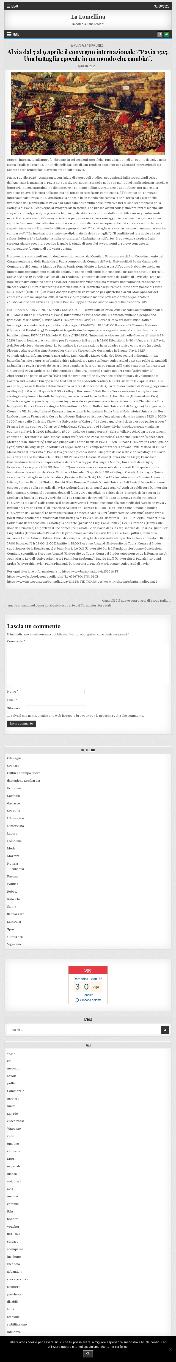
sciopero (13, 1287)
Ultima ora (15, 937)
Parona (12, 876)
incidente (14, 1256)
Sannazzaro (16, 914)
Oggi (88, 970)
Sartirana (14, 921)
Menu (14, 6)
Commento (16, 641)
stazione (13, 1317)
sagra (11, 1053)
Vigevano (14, 944)
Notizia (12, 863)
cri (9, 1061)
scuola (11, 1076)
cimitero (13, 1151)
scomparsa (15, 1249)
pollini (11, 1083)
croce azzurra (17, 1279)
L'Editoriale (15, 818)
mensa (12, 1174)
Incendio (13, 1264)
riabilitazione (17, 1324)
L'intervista (15, 826)
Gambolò (13, 796)
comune (13, 1204)
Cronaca (13, 765)
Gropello (13, 810)
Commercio (15, 1091)
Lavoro (12, 833)
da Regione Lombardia (23, 780)
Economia (14, 788)
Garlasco (13, 803)
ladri (10, 1309)
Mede (11, 848)
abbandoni (14, 1271)
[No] (170, 1349)
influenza (14, 1332)
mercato (13, 1068)
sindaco (12, 1241)
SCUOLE (13, 1234)
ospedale (14, 1166)
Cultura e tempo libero (88, 45)
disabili (12, 1301)
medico (12, 1196)
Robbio (12, 891)
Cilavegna (14, 758)
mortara (13, 1098)
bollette (13, 1219)
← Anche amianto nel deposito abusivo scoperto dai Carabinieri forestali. (57, 605)
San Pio (12, 1113)
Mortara (13, 856)
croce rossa (16, 1121)
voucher (13, 1226)
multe (11, 1106)
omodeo (13, 1143)
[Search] (160, 34)
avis (10, 1189)
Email (12, 700)
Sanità (11, 906)
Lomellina (14, 841)
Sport (11, 929)
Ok (88, 1353)
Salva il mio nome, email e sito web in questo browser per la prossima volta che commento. (77, 715)
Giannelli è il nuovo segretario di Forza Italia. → (137, 600)
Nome (12, 691)
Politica (12, 884)
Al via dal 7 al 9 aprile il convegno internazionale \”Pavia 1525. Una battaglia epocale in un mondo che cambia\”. (88, 55)
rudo (10, 1136)
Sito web (13, 708)
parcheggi (14, 1294)
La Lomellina (88, 16)
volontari (14, 1181)
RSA (10, 1211)
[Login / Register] (166, 34)
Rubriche (14, 899)
